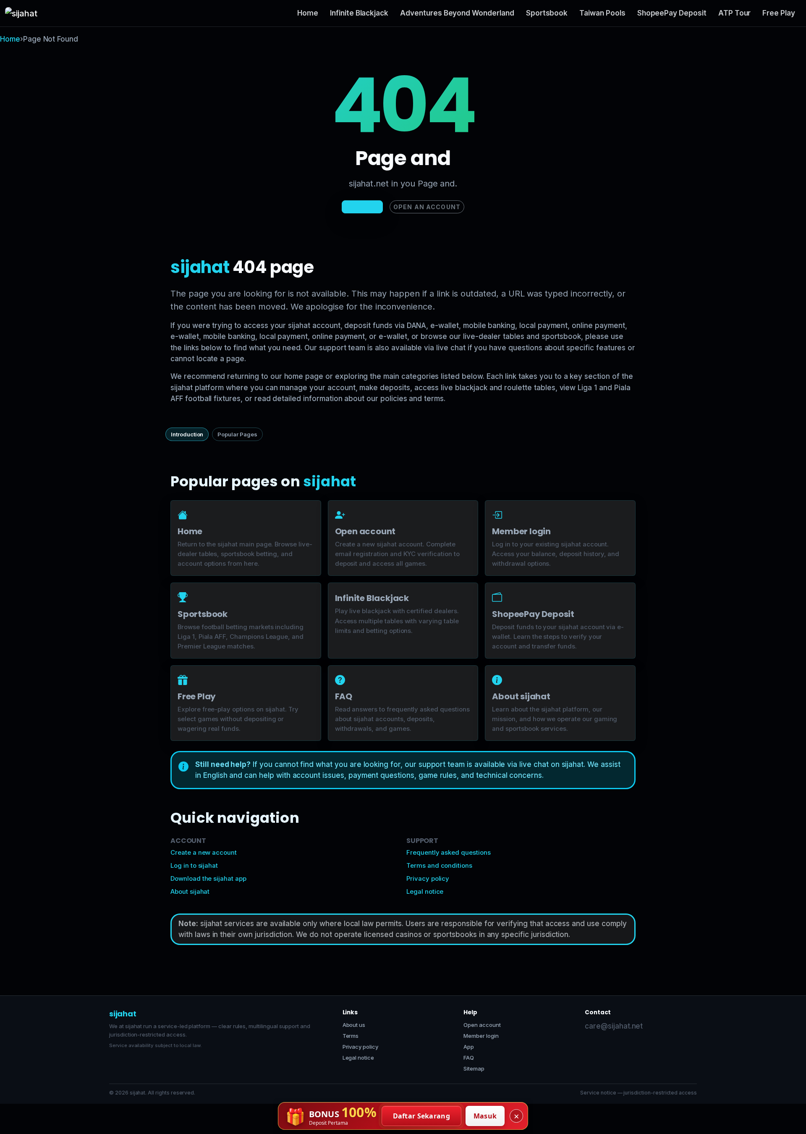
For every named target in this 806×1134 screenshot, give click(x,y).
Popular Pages (237, 434)
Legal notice (424, 891)
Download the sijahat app (208, 878)
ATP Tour (734, 13)
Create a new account (203, 852)
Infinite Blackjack (359, 13)
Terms (351, 1035)
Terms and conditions (439, 865)
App (468, 1046)
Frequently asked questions (448, 852)
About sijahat (189, 891)
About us (354, 1024)
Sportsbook (547, 13)
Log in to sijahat (194, 865)
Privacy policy (427, 878)
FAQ (468, 1057)
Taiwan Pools (602, 13)
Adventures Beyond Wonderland (457, 13)
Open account (481, 1024)
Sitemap (473, 1068)
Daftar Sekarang (421, 1116)
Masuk (485, 1116)
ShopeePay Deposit (672, 13)
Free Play (778, 13)
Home (307, 13)
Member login (480, 1035)
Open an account (427, 206)
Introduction (187, 434)
